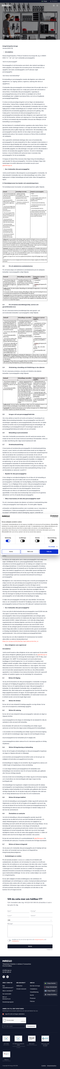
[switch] (22, 541)
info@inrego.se (6, 970)
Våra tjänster (7, 982)
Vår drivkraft (21, 982)
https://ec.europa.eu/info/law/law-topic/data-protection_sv (20, 641)
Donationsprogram (8, 1002)
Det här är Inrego (35, 985)
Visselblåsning (34, 992)
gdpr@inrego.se (7, 165)
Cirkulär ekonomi (21, 989)
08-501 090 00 (6, 972)
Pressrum (32, 998)
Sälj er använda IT (7, 990)
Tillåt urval (30, 551)
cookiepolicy (15, 941)
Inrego (32, 982)
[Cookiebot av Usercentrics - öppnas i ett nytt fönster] (51, 516)
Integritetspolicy (51, 1065)
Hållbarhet (19, 985)
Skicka (30, 946)
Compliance (33, 989)
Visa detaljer (51, 546)
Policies (32, 1001)
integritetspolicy (39, 939)
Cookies (43, 1065)
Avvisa (11, 551)
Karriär (32, 995)
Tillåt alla (49, 551)
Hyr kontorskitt (6, 994)
